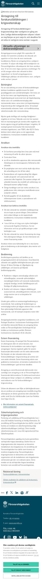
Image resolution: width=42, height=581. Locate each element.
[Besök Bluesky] (20, 537)
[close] (38, 539)
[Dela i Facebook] (8, 493)
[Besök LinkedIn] (25, 537)
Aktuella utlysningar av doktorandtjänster (16, 47)
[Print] (23, 492)
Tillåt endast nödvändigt (21, 570)
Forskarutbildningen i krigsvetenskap (16, 474)
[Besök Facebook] (4, 537)
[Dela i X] (11, 493)
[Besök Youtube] (15, 537)
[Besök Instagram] (9, 537)
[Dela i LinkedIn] (18, 493)
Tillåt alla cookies (21, 564)
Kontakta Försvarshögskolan (13, 514)
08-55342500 (14, 518)
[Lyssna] (28, 493)
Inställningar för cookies (21, 576)
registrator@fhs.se (15, 523)
